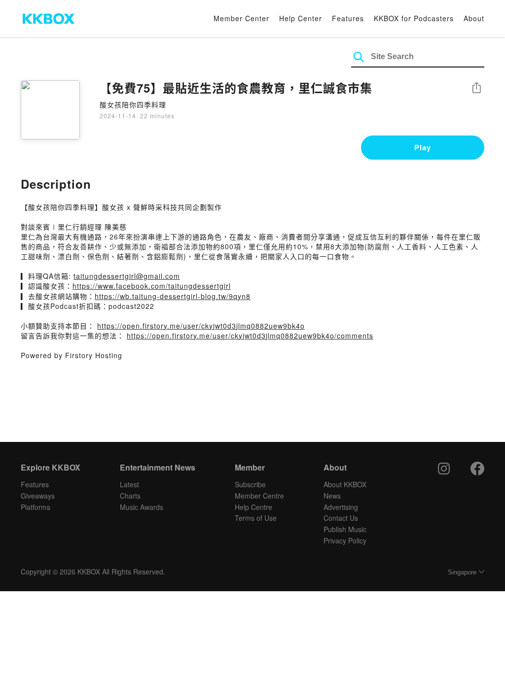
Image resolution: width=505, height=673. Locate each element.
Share (476, 88)
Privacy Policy (345, 540)
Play (422, 147)
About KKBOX (345, 484)
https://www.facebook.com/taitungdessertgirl (151, 286)
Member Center (241, 18)
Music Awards (141, 507)
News (332, 496)
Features (348, 18)
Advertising (341, 507)
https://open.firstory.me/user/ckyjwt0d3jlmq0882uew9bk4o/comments (250, 335)
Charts (130, 496)
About (474, 18)
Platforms (35, 507)
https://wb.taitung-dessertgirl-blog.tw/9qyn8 (173, 296)
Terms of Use (256, 518)
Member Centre (259, 496)
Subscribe (250, 484)
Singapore (462, 572)
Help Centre (253, 507)
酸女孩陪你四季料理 (133, 104)
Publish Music (345, 529)
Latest (129, 484)
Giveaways (38, 496)
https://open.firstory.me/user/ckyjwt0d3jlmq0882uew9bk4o (201, 326)
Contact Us (341, 518)
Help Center (300, 18)
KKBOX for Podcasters (414, 18)
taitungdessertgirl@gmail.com (126, 276)
